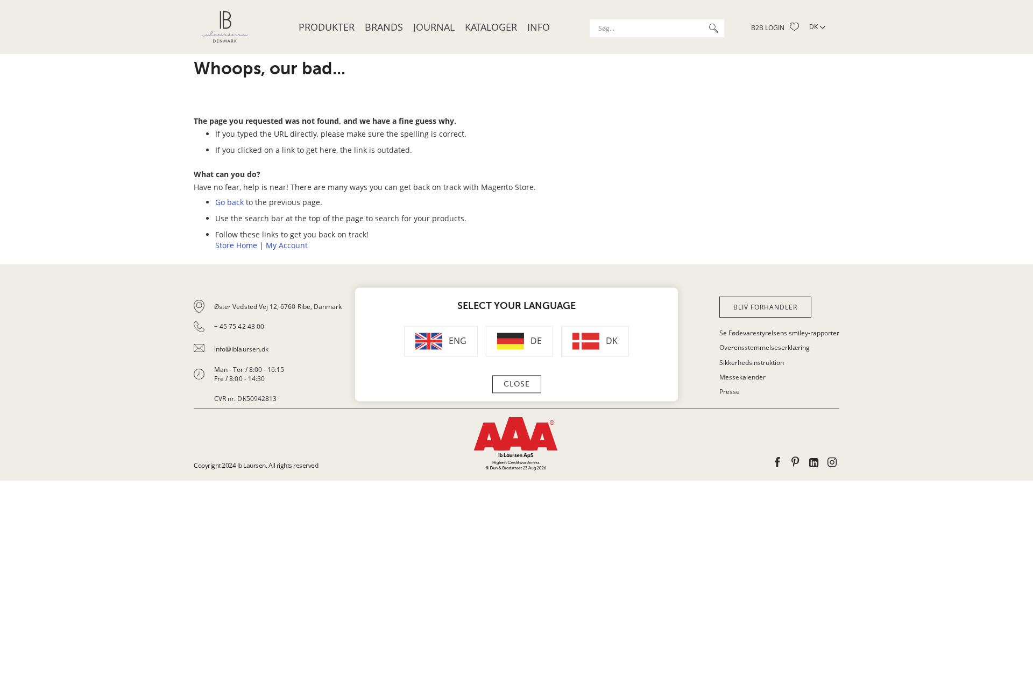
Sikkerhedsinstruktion (751, 362)
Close (517, 385)
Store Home (236, 245)
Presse (729, 391)
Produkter (327, 26)
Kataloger (491, 26)
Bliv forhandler (765, 307)
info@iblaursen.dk (241, 349)
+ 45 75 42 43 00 (239, 326)
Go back (229, 202)
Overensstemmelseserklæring (764, 347)
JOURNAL (434, 26)
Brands (384, 26)
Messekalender (742, 377)
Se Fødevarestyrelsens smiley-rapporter (779, 333)
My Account (287, 245)
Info (538, 26)
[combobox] (657, 28)
